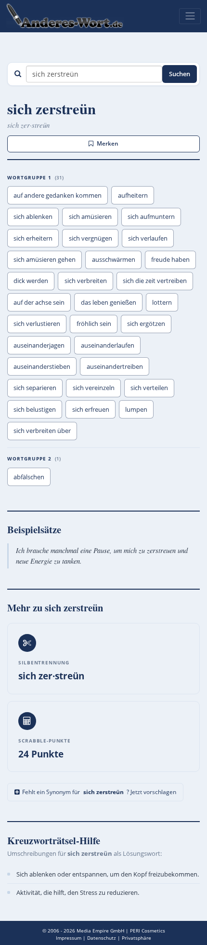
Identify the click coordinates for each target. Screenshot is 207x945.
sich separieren (34, 387)
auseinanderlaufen (107, 345)
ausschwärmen (113, 259)
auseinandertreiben (115, 366)
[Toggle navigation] (190, 16)
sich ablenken (32, 216)
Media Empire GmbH (100, 930)
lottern (162, 302)
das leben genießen (108, 302)
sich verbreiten (86, 280)
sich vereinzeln (94, 387)
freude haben (170, 259)
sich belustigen (34, 409)
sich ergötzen (146, 323)
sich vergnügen (90, 238)
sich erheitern (32, 238)
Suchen (179, 73)
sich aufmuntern (151, 216)
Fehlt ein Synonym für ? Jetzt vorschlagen (99, 792)
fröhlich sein (94, 323)
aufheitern (133, 195)
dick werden (30, 280)
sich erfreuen (90, 409)
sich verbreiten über (42, 430)
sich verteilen (149, 387)
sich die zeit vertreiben (155, 280)
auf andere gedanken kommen (57, 195)
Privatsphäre (136, 937)
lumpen (136, 409)
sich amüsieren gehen (44, 259)
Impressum (68, 937)
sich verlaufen (148, 238)
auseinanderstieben (41, 366)
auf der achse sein (39, 302)
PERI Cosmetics (147, 930)
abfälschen (28, 476)
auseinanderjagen (39, 345)
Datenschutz (101, 937)
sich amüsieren (90, 216)
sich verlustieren (36, 323)
